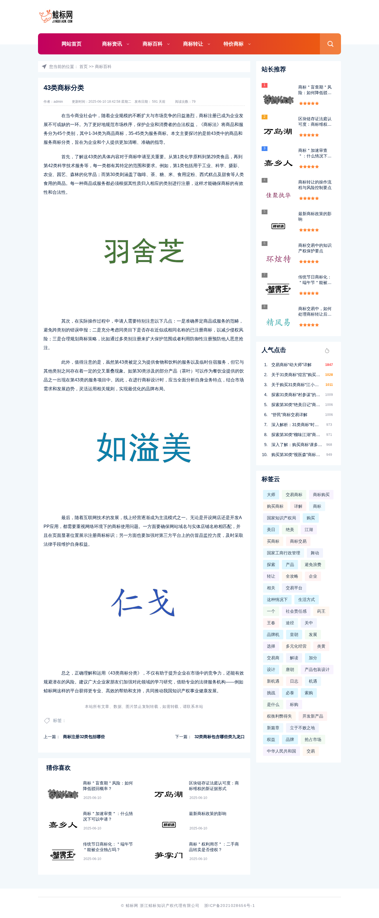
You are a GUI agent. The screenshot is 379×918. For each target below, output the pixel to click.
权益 (271, 739)
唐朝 (290, 669)
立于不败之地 (302, 727)
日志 (294, 681)
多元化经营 (296, 646)
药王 (321, 611)
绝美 (290, 529)
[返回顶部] (361, 819)
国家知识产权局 (281, 517)
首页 (83, 66)
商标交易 (298, 541)
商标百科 (153, 44)
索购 (309, 692)
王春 (271, 622)
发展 (313, 634)
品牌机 (273, 634)
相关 (271, 587)
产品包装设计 (317, 669)
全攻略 (292, 576)
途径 (290, 622)
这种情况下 (277, 599)
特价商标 (234, 44)
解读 (294, 657)
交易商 (273, 657)
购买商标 (275, 506)
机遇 (313, 681)
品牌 (290, 739)
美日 (271, 529)
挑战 (271, 692)
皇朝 (294, 634)
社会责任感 (296, 611)
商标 (317, 506)
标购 (294, 704)
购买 (311, 517)
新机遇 (273, 681)
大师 (271, 494)
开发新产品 (312, 716)
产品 (290, 564)
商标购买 (321, 494)
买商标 (273, 541)
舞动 (315, 552)
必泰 (290, 692)
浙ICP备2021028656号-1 (229, 905)
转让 (271, 576)
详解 (298, 506)
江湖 (309, 529)
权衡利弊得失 (279, 716)
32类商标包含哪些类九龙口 (219, 736)
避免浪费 (313, 564)
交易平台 (294, 587)
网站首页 (72, 44)
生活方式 (306, 599)
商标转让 (193, 44)
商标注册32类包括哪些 (84, 736)
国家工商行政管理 (283, 552)
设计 (271, 669)
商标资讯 (112, 44)
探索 (271, 564)
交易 (311, 751)
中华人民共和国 (281, 751)
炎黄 (321, 646)
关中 (309, 622)
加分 (313, 657)
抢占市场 (313, 739)
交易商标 (294, 494)
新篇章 (273, 727)
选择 (271, 646)
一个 (271, 611)
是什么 (273, 704)
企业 (313, 576)
